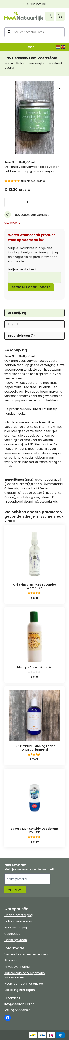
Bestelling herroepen (19, 990)
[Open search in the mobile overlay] (34, 32)
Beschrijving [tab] (17, 313)
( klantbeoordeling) (33, 181)
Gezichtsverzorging (18, 915)
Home (8, 63)
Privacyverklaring (17, 967)
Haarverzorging (15, 927)
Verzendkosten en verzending (26, 954)
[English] (63, 47)
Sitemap (10, 960)
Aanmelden (15, 889)
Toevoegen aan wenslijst (31, 215)
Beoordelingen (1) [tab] (21, 335)
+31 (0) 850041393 (17, 1010)
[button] (58, 87)
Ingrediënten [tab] (17, 324)
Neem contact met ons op (23, 983)
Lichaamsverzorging (30, 63)
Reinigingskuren (15, 940)
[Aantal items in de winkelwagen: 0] (60, 16)
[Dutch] (58, 47)
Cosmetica (12, 934)
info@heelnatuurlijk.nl (19, 1004)
